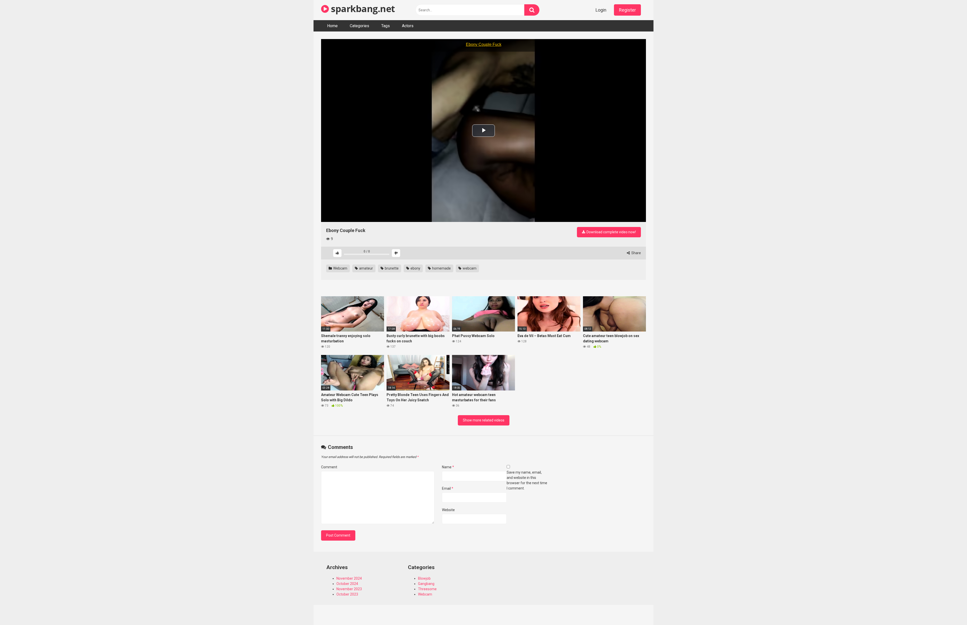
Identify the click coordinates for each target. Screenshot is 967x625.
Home (332, 25)
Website (448, 510)
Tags (385, 25)
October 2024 (347, 584)
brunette (391, 268)
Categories (359, 25)
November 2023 (349, 589)
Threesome (427, 589)
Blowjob (424, 578)
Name (448, 467)
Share (636, 253)
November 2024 (349, 578)
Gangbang (426, 584)
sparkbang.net (362, 9)
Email (447, 488)
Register (627, 10)
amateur (365, 268)
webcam (469, 268)
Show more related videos (483, 420)
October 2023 (347, 594)
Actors (407, 25)
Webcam (339, 268)
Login (601, 10)
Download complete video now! (611, 232)
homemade (441, 268)
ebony (415, 268)
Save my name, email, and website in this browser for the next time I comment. (527, 480)
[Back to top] (950, 610)
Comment (329, 467)
